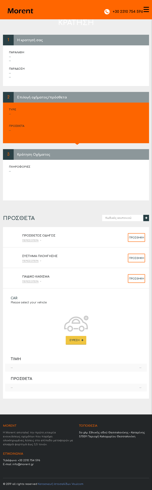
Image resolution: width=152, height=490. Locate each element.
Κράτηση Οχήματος (33, 154)
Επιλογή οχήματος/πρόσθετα (42, 97)
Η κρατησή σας (30, 40)
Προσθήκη (136, 237)
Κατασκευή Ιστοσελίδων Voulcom (60, 484)
